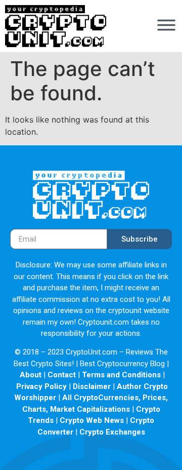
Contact (62, 374)
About (30, 374)
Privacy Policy (41, 386)
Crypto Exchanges (112, 432)
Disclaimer (92, 386)
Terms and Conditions (121, 374)
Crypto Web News (92, 420)
